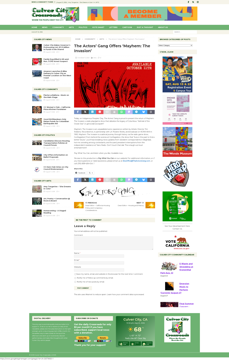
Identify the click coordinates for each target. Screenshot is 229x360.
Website (77, 267)
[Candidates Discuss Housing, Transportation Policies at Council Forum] (37, 143)
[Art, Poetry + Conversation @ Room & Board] (37, 201)
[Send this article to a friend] (107, 112)
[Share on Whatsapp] (121, 112)
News (44, 27)
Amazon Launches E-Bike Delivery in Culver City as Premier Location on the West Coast (57, 74)
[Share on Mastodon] (129, 112)
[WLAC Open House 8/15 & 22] (177, 91)
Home (34, 27)
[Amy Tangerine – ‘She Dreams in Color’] (37, 189)
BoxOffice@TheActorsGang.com (136, 161)
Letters (113, 27)
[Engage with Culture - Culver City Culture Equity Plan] (177, 123)
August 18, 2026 (50, 160)
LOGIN (53, 355)
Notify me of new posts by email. (90, 282)
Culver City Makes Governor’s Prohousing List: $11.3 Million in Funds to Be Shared (57, 47)
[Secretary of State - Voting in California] (177, 248)
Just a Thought (145, 27)
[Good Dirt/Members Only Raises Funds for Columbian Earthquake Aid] (37, 121)
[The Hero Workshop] (177, 188)
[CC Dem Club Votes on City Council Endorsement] (37, 169)
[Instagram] (198, 2)
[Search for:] (185, 32)
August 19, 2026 (50, 80)
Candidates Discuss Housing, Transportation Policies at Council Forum (57, 143)
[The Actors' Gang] (114, 196)
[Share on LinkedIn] (92, 112)
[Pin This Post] (99, 112)
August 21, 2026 (50, 52)
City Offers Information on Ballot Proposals (56, 156)
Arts (71, 27)
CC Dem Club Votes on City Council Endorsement (56, 168)
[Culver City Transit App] (177, 220)
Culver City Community (46, 89)
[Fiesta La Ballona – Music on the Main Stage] (37, 97)
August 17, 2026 (50, 112)
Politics (83, 27)
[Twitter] (193, 2)
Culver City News (43, 39)
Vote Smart (98, 27)
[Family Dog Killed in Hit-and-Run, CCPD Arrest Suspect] (37, 61)
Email (76, 260)
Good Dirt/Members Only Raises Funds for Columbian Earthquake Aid (56, 121)
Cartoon (127, 27)
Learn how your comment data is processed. (125, 294)
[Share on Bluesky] (143, 112)
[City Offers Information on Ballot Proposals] (37, 157)
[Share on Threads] (151, 112)
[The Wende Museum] (177, 155)
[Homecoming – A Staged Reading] (37, 213)
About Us (163, 27)
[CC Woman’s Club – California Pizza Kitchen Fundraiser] (37, 109)
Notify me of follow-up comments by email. (95, 278)
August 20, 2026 (50, 148)
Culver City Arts (42, 181)
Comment (78, 235)
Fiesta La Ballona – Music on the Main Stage (56, 96)
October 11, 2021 (83, 58)
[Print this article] (114, 112)
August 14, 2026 (50, 126)
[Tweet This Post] (85, 112)
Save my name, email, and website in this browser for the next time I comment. (109, 274)
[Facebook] (188, 2)
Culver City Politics (44, 135)
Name (77, 253)
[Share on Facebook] (77, 112)
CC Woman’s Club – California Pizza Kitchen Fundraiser (57, 108)
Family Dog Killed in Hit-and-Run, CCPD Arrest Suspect (56, 60)
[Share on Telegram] (136, 112)
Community (58, 27)
